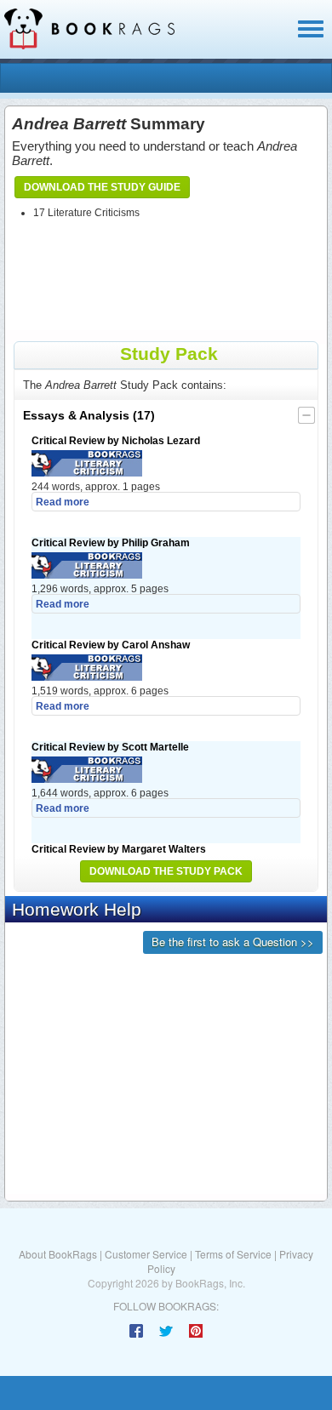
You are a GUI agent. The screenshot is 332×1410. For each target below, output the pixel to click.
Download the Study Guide (102, 187)
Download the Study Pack (166, 871)
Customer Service (146, 1254)
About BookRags (58, 1254)
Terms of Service (233, 1254)
